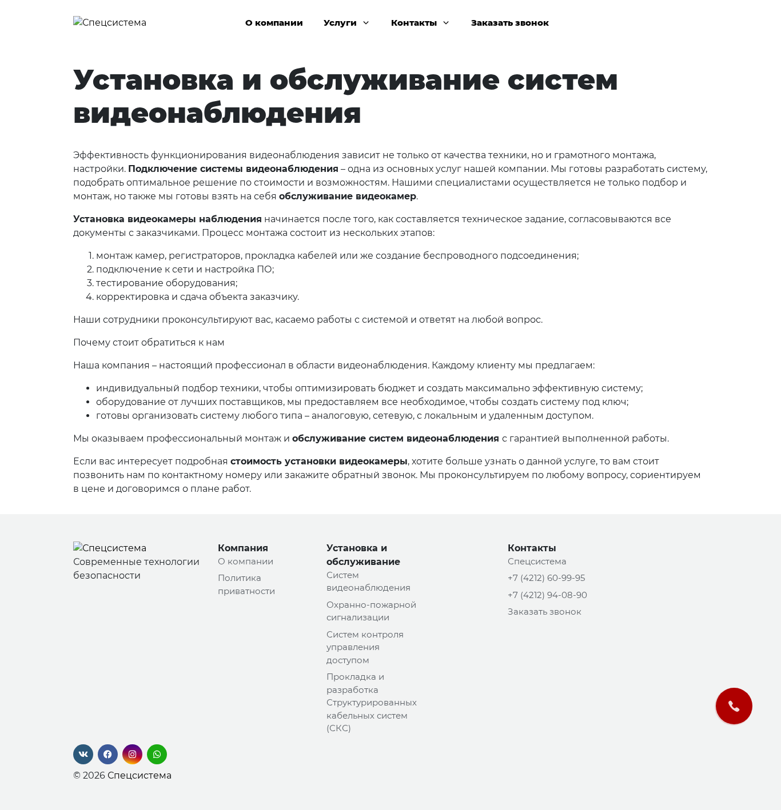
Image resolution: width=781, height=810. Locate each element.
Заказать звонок (510, 22)
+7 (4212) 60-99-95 (546, 577)
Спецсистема (139, 775)
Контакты (414, 22)
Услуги (340, 22)
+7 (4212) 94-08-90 (547, 595)
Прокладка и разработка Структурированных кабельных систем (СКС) (371, 702)
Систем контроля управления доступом (365, 647)
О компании (274, 22)
